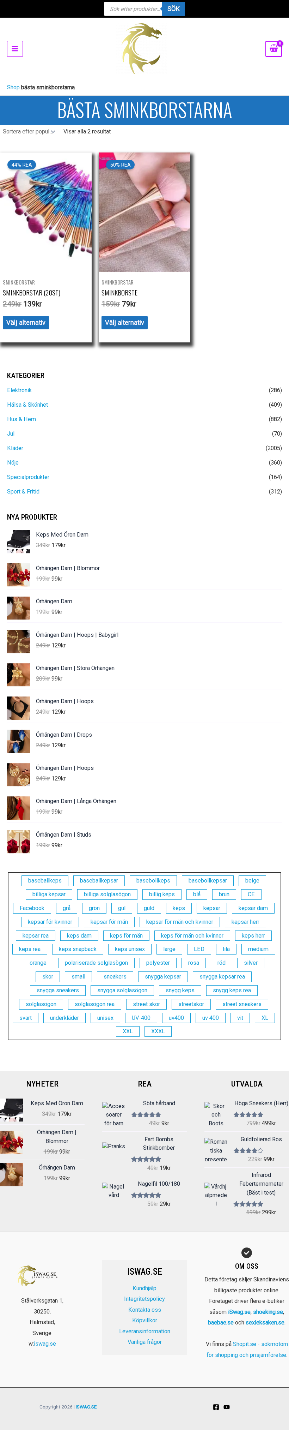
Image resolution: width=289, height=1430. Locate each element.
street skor (146, 1004)
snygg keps (180, 990)
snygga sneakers (58, 990)
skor (47, 976)
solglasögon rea (95, 1004)
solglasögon (41, 1004)
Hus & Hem (21, 419)
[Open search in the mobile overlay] (144, 9)
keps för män (126, 935)
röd (221, 962)
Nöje (13, 462)
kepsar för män (109, 922)
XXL (128, 1031)
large (169, 949)
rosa (193, 962)
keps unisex (130, 949)
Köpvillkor (144, 1320)
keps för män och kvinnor (192, 935)
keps (179, 908)
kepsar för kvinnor (50, 922)
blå (197, 894)
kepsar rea (36, 935)
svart (25, 1018)
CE (251, 894)
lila (226, 949)
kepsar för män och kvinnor (179, 922)
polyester (158, 962)
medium (258, 949)
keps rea (30, 949)
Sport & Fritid (23, 491)
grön (94, 908)
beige (252, 880)
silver (251, 962)
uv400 (176, 1018)
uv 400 (210, 1018)
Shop (13, 87)
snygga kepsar (163, 976)
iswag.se (45, 1343)
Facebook (32, 908)
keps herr (253, 935)
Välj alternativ (25, 322)
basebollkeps (153, 880)
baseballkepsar (99, 880)
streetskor (191, 1004)
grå (66, 908)
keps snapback (78, 949)
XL (265, 1018)
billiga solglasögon (107, 894)
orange (38, 962)
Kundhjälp (144, 1288)
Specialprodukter (28, 477)
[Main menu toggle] (15, 49)
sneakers (115, 976)
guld (149, 908)
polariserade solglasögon (96, 962)
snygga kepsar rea (222, 976)
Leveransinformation (144, 1331)
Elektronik (19, 390)
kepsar (211, 908)
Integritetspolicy (144, 1299)
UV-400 (141, 1018)
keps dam (79, 935)
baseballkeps (45, 880)
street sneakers (242, 1004)
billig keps (162, 894)
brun (224, 894)
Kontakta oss (144, 1309)
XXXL (158, 1031)
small (78, 976)
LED (199, 949)
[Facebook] (216, 1407)
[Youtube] (226, 1407)
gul (121, 908)
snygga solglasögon (122, 990)
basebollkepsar (208, 880)
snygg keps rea (232, 990)
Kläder (15, 448)
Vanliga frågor (145, 1342)
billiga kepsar (49, 894)
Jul (10, 433)
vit (240, 1018)
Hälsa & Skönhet (27, 404)
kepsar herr (245, 922)
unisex (105, 1018)
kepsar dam (253, 908)
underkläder (64, 1018)
